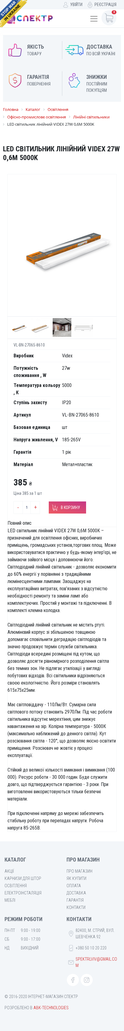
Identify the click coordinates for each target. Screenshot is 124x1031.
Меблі (10, 900)
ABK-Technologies (51, 1007)
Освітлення (16, 885)
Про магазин (79, 871)
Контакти (76, 907)
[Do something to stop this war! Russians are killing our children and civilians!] (13, 13)
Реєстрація (105, 4)
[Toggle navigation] (94, 19)
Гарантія (75, 900)
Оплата (74, 885)
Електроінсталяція (23, 893)
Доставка (76, 893)
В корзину (70, 507)
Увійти (76, 4)
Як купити (76, 878)
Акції (9, 871)
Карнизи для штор (23, 878)
